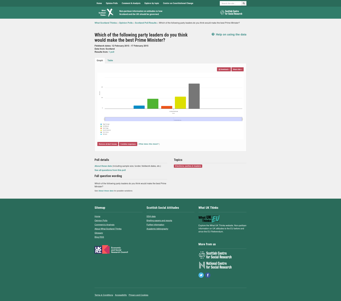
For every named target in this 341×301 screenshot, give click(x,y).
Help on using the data (230, 34)
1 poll (111, 51)
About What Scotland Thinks (108, 228)
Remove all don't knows (108, 144)
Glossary (99, 232)
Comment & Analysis (131, 3)
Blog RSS (99, 236)
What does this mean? (148, 144)
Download (224, 69)
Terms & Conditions (104, 294)
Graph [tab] (100, 60)
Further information (155, 224)
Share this (237, 69)
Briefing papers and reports (159, 220)
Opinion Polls (112, 3)
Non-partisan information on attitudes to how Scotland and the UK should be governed (140, 13)
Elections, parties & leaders (188, 165)
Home (99, 3)
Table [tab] (110, 60)
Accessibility (121, 294)
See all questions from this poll (110, 170)
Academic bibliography (157, 228)
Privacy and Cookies (138, 294)
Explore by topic (152, 3)
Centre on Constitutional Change (178, 3)
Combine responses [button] (128, 144)
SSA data (151, 216)
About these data (103, 165)
